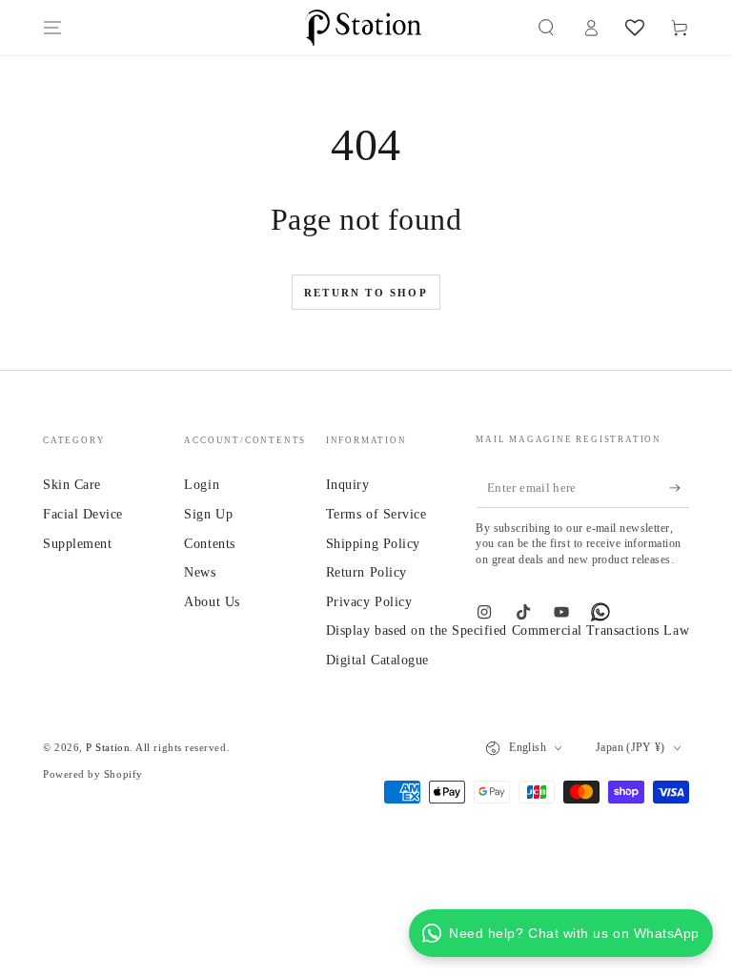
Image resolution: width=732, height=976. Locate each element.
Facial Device (83, 513)
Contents (209, 543)
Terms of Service (376, 513)
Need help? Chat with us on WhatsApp (574, 933)
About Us (211, 601)
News (199, 572)
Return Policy (366, 572)
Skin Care (72, 484)
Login (201, 484)
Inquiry (348, 484)
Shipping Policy (373, 543)
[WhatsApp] (600, 612)
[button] (545, 28)
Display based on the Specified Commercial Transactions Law (507, 630)
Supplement (77, 543)
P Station (108, 747)
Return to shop (366, 292)
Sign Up (208, 513)
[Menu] (52, 28)
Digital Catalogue (377, 659)
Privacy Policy (369, 601)
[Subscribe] (679, 489)
